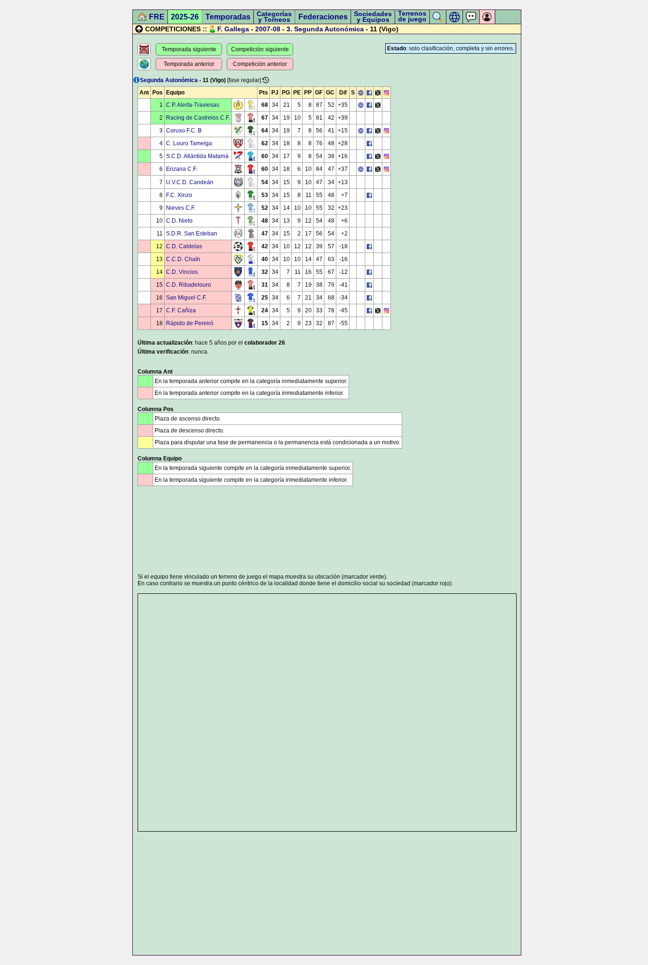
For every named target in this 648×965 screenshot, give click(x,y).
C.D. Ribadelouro (188, 284)
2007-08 (267, 29)
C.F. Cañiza (181, 310)
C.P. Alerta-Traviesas (192, 105)
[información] (136, 80)
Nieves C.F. (180, 208)
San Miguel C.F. (186, 297)
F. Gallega (233, 29)
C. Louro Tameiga (189, 143)
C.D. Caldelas (184, 246)
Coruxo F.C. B (184, 130)
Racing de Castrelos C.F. (198, 117)
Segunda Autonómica (329, 29)
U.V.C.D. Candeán (189, 182)
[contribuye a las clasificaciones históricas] (265, 80)
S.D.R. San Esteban (191, 233)
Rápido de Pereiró (189, 323)
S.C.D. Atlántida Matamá (197, 156)
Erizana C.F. (181, 169)
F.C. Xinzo (179, 195)
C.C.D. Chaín (183, 259)
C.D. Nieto (179, 220)
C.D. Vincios (182, 272)
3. (289, 29)
